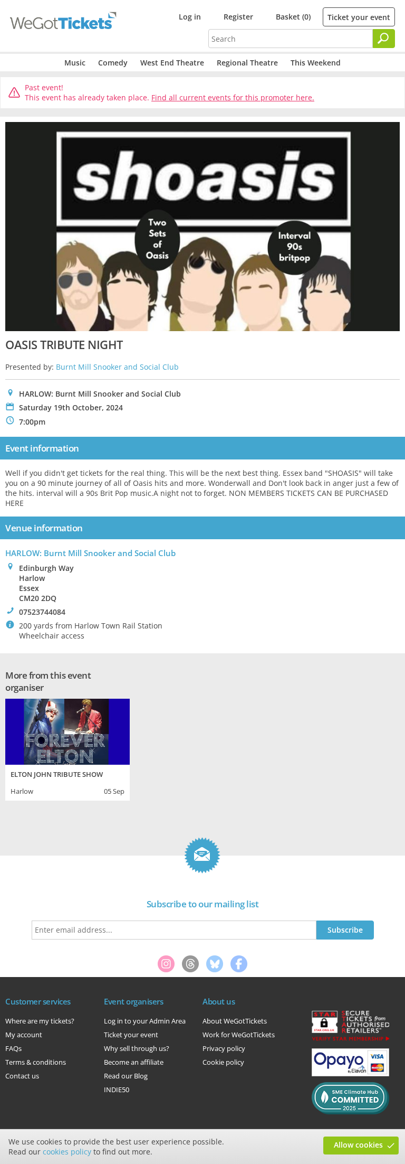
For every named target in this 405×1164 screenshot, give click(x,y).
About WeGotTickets (234, 1021)
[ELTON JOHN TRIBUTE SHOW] (67, 730)
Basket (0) (293, 17)
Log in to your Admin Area (145, 1021)
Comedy (113, 63)
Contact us (22, 1076)
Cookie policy (223, 1062)
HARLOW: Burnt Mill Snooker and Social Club (90, 553)
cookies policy (67, 1152)
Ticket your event (358, 17)
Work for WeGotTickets (238, 1034)
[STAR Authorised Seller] (350, 1040)
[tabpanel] (67, 748)
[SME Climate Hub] (350, 1111)
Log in (190, 17)
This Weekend (316, 63)
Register (238, 17)
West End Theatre (172, 63)
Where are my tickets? (39, 1021)
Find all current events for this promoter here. (232, 97)
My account (23, 1034)
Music (74, 63)
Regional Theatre (247, 63)
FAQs (13, 1048)
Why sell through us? (136, 1048)
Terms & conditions (35, 1062)
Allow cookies (358, 1145)
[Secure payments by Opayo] (350, 1073)
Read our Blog (126, 1076)
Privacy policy (223, 1048)
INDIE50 (116, 1089)
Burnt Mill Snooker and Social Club (117, 367)
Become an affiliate (133, 1062)
